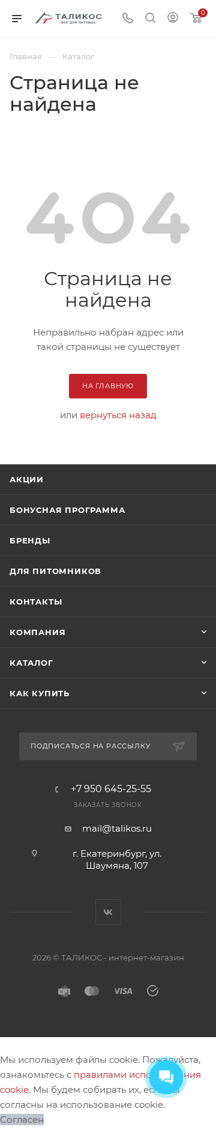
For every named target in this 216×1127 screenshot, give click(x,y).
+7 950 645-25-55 (111, 789)
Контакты (36, 601)
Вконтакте (108, 912)
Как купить (40, 693)
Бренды (30, 540)
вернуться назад (118, 415)
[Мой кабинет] (172, 19)
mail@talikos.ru (117, 828)
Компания (37, 632)
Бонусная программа (67, 510)
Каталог (31, 662)
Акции (27, 479)
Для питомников (55, 571)
